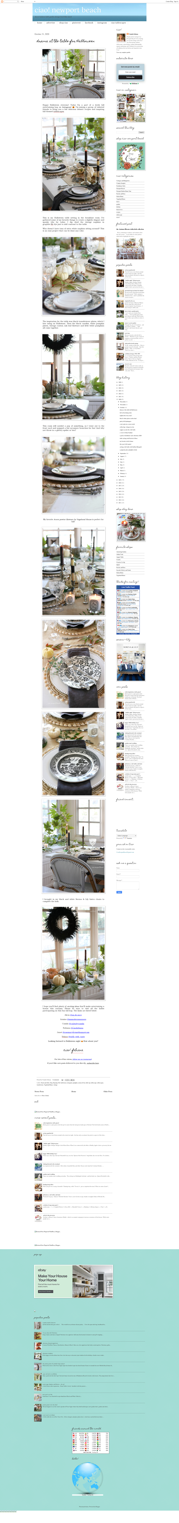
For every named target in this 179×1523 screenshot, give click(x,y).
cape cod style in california (50, 1374)
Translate (129, 838)
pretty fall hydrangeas (125, 421)
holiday (118, 207)
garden (118, 204)
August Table (119, 557)
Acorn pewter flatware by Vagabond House (73, 519)
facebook (89, 23)
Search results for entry (127, 613)
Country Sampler (120, 183)
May (121, 465)
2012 (120, 500)
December (123, 402)
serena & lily (81, 1083)
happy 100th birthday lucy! (50, 1154)
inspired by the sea (130, 301)
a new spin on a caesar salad (127, 424)
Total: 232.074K (87, 1452)
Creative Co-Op (120, 562)
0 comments (56, 1080)
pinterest (76, 23)
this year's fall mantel (125, 444)
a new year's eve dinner (49, 1415)
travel (118, 217)
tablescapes (100, 1083)
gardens (123, 592)
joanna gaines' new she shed (50, 1405)
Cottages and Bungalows (123, 181)
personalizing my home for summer (134, 290)
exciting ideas (73, 1006)
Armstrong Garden (121, 552)
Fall (59, 1083)
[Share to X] (70, 1080)
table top (88, 1083)
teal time (127, 333)
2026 (120, 382)
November (123, 404)
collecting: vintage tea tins (127, 427)
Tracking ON (134, 633)
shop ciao (63, 23)
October (122, 407)
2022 (120, 394)
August (122, 456)
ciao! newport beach (68, 9)
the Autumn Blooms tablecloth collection (130, 229)
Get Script (121, 633)
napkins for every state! (126, 415)
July (121, 459)
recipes (118, 212)
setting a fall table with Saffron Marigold (131, 447)
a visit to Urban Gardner (126, 433)
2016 (120, 488)
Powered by (125, 83)
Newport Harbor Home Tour (123, 191)
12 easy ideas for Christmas (50, 1333)
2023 (120, 391)
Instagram (66, 107)
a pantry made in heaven (49, 1323)
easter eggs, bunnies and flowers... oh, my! (54, 1384)
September (123, 453)
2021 (120, 396)
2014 (120, 494)
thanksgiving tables (48, 1184)
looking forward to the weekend (51, 1164)
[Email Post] (62, 1080)
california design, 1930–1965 (132, 354)
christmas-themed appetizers (50, 1343)
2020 (120, 399)
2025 (120, 385)
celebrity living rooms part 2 (50, 1205)
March (122, 470)
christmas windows (48, 1353)
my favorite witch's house (126, 441)
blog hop (55, 1083)
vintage (55, 1085)
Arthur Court (119, 554)
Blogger (98, 1507)
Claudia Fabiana (133, 34)
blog (51, 1083)
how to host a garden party (132, 311)
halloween (63, 1083)
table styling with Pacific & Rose (128, 438)
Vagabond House (48, 1085)
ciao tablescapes (118, 23)
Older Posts (108, 1091)
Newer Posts (39, 1091)
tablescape (94, 1083)
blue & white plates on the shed (128, 418)
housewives (119, 209)
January (122, 476)
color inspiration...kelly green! (51, 1123)
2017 (120, 486)
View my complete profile (123, 52)
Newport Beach (120, 188)
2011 (120, 503)
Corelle (118, 560)
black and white (45, 1083)
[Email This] (66, 1080)
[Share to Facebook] (72, 1080)
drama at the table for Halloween (66, 41)
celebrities (129, 600)
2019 (120, 480)
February (122, 473)
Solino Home (119, 196)
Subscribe (130, 77)
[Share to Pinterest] (74, 1080)
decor (117, 201)
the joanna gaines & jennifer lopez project (54, 1364)
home (39, 23)
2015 (120, 491)
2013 (120, 497)
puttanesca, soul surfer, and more (51, 1195)
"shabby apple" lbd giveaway (50, 1143)
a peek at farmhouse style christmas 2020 (131, 435)
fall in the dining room (126, 413)
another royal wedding (49, 1174)
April (121, 468)
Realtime (84, 1495)
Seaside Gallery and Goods (123, 570)
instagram (102, 23)
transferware (40, 1085)
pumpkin (75, 1083)
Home (73, 1091)
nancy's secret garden (130, 323)
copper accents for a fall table (127, 430)
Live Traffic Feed (128, 587)
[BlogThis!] (68, 1080)
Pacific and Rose (120, 194)
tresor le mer (128, 364)
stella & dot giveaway (49, 1215)
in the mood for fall (48, 1133)
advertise (50, 23)
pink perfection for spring (131, 343)
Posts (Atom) (45, 1095)
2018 (120, 483)
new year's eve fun (47, 1394)
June (121, 462)
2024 (120, 388)
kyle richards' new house (127, 622)
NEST (118, 565)
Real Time (127, 633)
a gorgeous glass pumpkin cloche (128, 450)
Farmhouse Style (120, 186)
